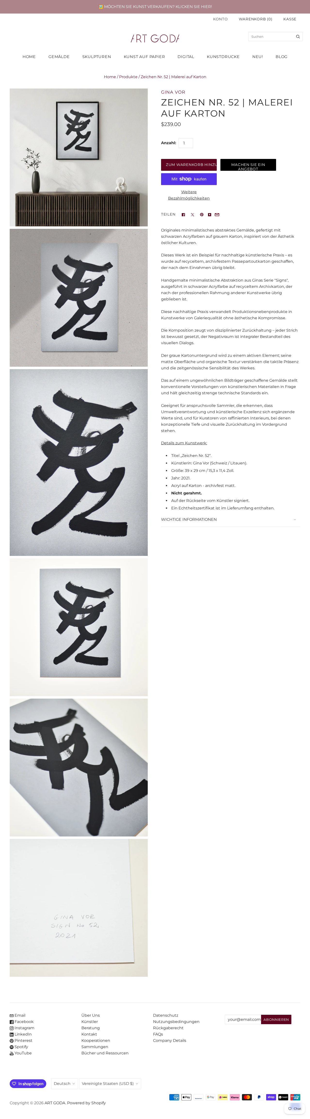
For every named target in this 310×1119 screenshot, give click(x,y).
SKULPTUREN (96, 56)
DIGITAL (186, 56)
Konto (220, 19)
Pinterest (23, 1040)
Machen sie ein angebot (248, 167)
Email (19, 1015)
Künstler (89, 1021)
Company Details (169, 1040)
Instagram (24, 1028)
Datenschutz (165, 1015)
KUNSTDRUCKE (223, 56)
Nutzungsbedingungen (176, 1021)
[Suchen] (298, 36)
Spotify (21, 1046)
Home (110, 77)
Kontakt (89, 1034)
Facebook (24, 1021)
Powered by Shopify (86, 1103)
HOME (29, 56)
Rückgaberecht (168, 1028)
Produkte (128, 77)
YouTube (23, 1053)
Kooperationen (95, 1040)
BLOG (281, 56)
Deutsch (62, 1083)
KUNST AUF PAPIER (144, 56)
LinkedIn (23, 1034)
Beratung (90, 1028)
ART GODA (55, 1103)
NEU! (257, 56)
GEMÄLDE (59, 56)
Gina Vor (173, 92)
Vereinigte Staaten (108, 1083)
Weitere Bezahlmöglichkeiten (189, 195)
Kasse (289, 19)
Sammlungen (94, 1046)
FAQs (158, 1034)
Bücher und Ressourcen (105, 1053)
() (255, 19)
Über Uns (90, 1015)
